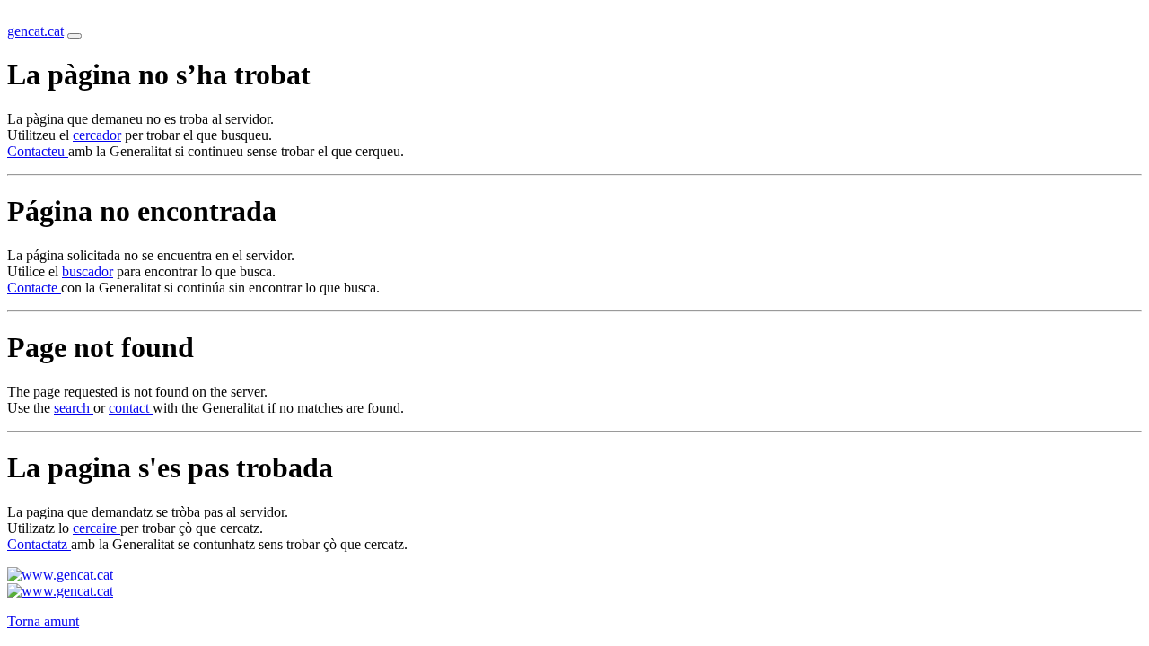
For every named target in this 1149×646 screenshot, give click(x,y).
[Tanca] (74, 36)
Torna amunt (43, 621)
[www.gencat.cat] (60, 574)
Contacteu (37, 151)
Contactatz (39, 544)
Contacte (34, 287)
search (73, 407)
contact (131, 407)
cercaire (96, 528)
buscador (87, 271)
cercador (97, 135)
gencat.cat (35, 31)
